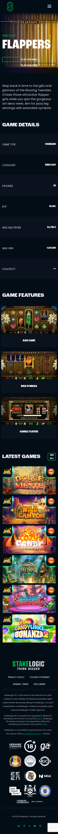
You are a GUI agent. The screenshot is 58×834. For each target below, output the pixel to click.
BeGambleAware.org (30, 733)
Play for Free (29, 65)
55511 (45, 724)
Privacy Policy (16, 677)
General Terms (20, 684)
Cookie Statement (40, 677)
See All (52, 456)
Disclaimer (39, 684)
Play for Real (29, 59)
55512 (39, 718)
